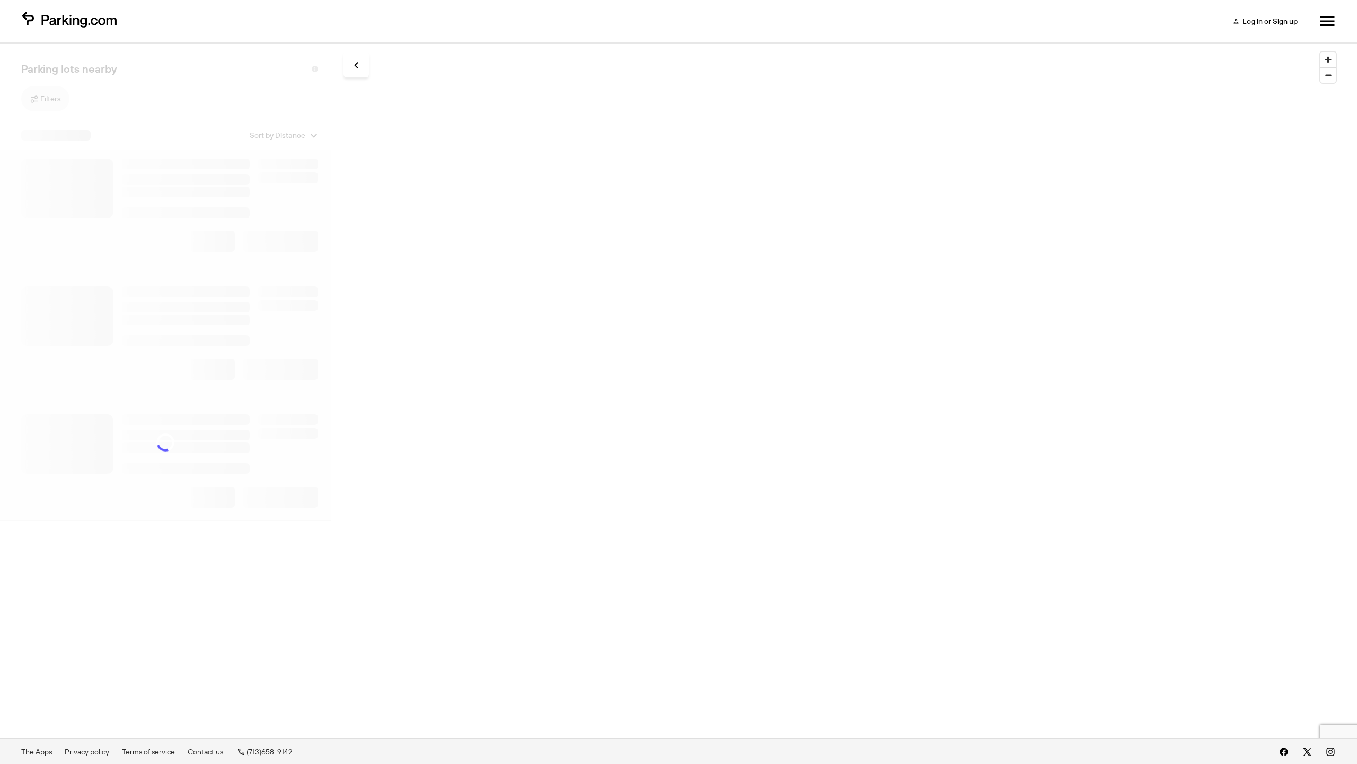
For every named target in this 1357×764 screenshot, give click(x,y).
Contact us (205, 752)
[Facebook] (1284, 751)
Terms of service (148, 752)
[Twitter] (1307, 751)
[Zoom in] (1328, 59)
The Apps (36, 752)
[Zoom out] (1328, 75)
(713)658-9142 (269, 752)
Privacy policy (87, 752)
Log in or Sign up (1270, 21)
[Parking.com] (69, 21)
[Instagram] (1330, 751)
